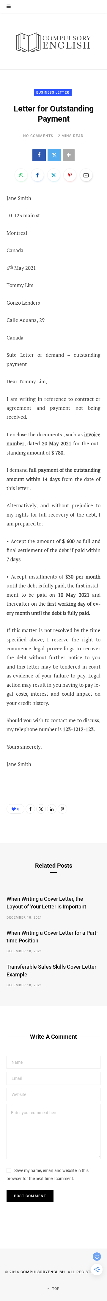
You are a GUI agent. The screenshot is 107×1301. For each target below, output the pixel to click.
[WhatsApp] (21, 175)
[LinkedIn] (51, 809)
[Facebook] (39, 155)
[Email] (86, 175)
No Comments (38, 136)
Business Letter (52, 92)
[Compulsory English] (53, 41)
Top (55, 1289)
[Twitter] (54, 155)
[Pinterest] (70, 175)
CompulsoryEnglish (43, 1272)
